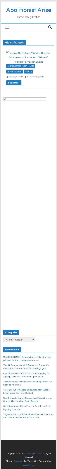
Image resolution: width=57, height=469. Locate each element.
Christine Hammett (35, 77)
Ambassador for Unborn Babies (21, 66)
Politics (28, 71)
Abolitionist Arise (28, 9)
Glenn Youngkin (14, 71)
